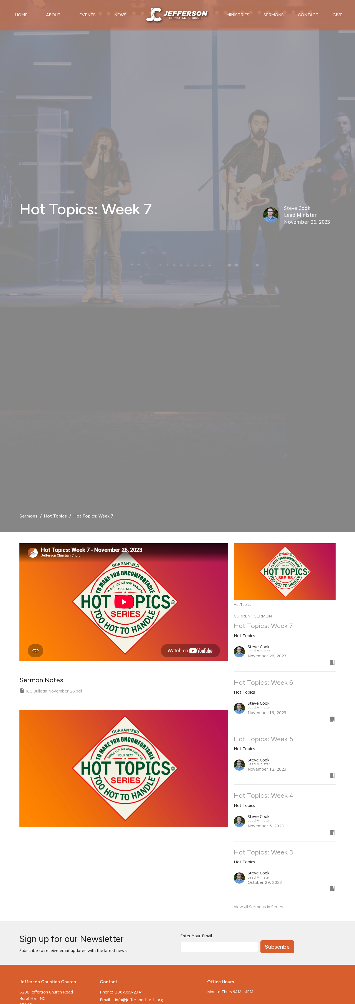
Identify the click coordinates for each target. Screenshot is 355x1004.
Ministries (237, 14)
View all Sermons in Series (258, 906)
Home (21, 14)
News (120, 14)
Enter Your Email (196, 935)
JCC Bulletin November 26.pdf (54, 691)
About (53, 14)
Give (338, 14)
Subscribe (277, 946)
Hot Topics (55, 516)
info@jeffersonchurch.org (139, 999)
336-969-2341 (129, 992)
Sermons (273, 14)
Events (87, 14)
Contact (308, 14)
